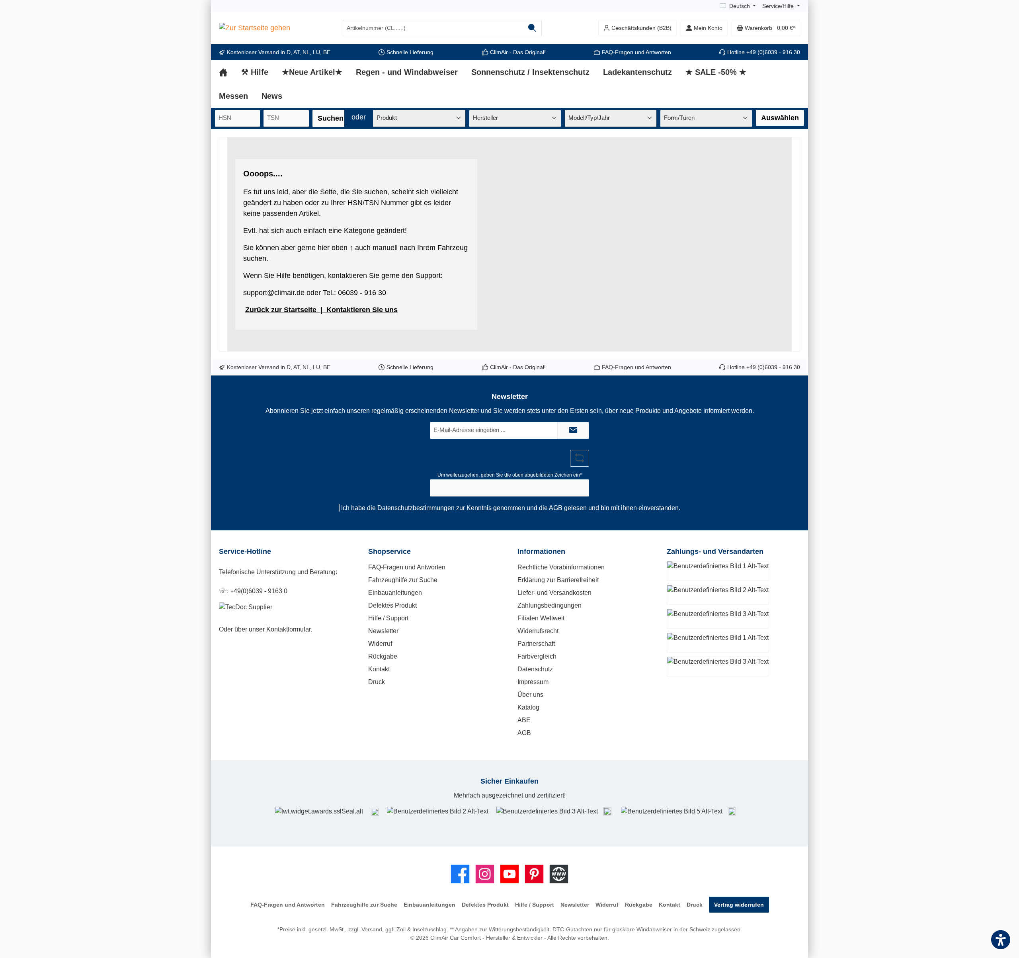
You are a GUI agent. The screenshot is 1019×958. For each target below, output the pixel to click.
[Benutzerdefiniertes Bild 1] (375, 811)
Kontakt (379, 669)
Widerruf (380, 643)
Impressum (533, 681)
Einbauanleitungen (395, 592)
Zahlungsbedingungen (549, 605)
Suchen (331, 118)
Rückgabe (382, 656)
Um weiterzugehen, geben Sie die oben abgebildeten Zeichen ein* (509, 475)
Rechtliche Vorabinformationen (561, 567)
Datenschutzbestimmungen (416, 507)
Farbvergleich (536, 656)
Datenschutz (535, 669)
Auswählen (780, 118)
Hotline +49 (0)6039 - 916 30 (763, 52)
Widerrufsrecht (537, 631)
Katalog (528, 707)
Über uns (530, 694)
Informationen (541, 551)
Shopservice (389, 551)
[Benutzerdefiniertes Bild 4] (608, 811)
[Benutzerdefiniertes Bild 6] (732, 811)
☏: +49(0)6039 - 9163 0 (253, 591)
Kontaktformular (288, 629)
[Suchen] (532, 28)
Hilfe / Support (388, 618)
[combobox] (433, 28)
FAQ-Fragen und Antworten (636, 52)
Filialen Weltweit (540, 618)
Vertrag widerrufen (739, 904)
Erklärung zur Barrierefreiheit (558, 580)
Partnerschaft (536, 643)
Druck (376, 681)
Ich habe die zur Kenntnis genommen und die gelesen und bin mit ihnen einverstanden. (510, 507)
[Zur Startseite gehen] (254, 28)
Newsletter (383, 631)
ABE (524, 720)
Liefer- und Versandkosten (554, 592)
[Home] (230, 72)
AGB (555, 507)
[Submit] (573, 430)
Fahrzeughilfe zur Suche (402, 580)
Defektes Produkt (392, 605)
